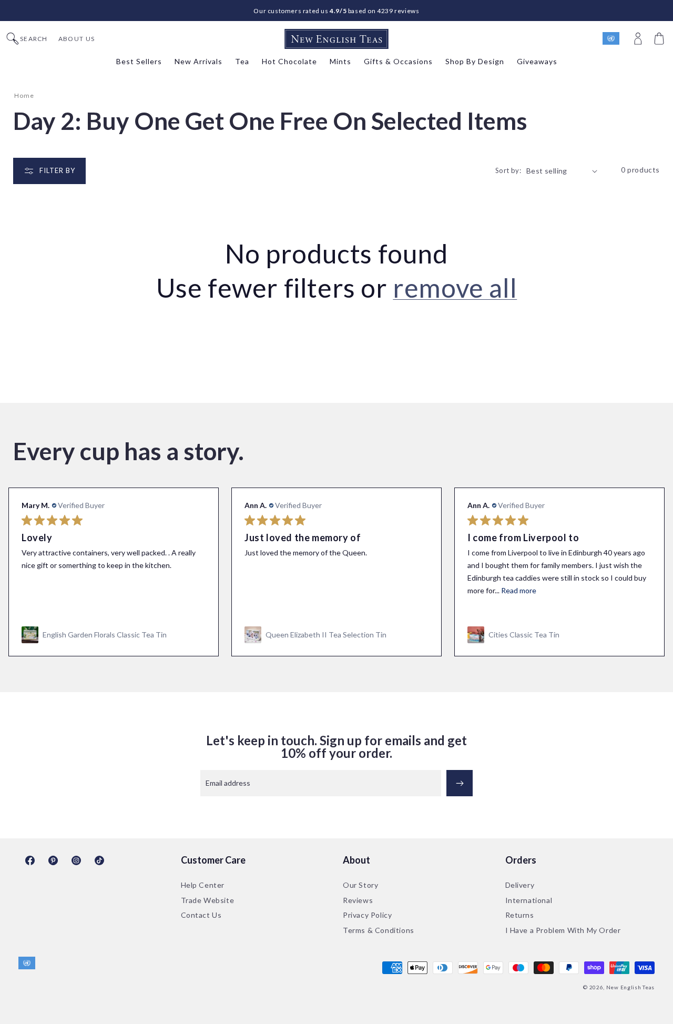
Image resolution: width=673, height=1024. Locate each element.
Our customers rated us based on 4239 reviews (336, 11)
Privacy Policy (367, 914)
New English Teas (630, 987)
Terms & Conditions (378, 930)
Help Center (203, 884)
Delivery (520, 884)
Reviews (358, 900)
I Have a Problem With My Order (563, 930)
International (529, 900)
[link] (114, 634)
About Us (76, 39)
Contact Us (201, 914)
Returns (519, 914)
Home (24, 95)
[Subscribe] (459, 783)
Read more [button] (295, 590)
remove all (455, 287)
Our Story (360, 884)
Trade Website (207, 900)
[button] (660, 39)
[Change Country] (616, 39)
